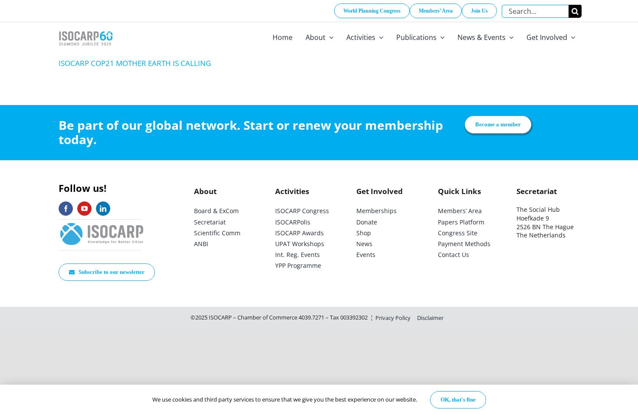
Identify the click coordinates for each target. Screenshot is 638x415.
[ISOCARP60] (85, 30)
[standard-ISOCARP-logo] (102, 223)
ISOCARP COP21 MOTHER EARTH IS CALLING (135, 63)
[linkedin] (103, 208)
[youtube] (84, 208)
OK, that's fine (458, 399)
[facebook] (66, 208)
